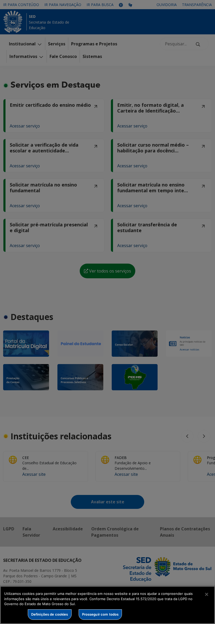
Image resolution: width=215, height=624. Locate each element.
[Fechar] (206, 594)
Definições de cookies (49, 614)
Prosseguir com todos (100, 614)
